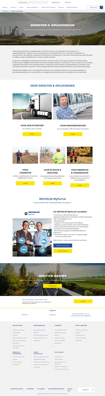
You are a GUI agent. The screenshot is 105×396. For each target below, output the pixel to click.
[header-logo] (9, 2)
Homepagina (5, 11)
